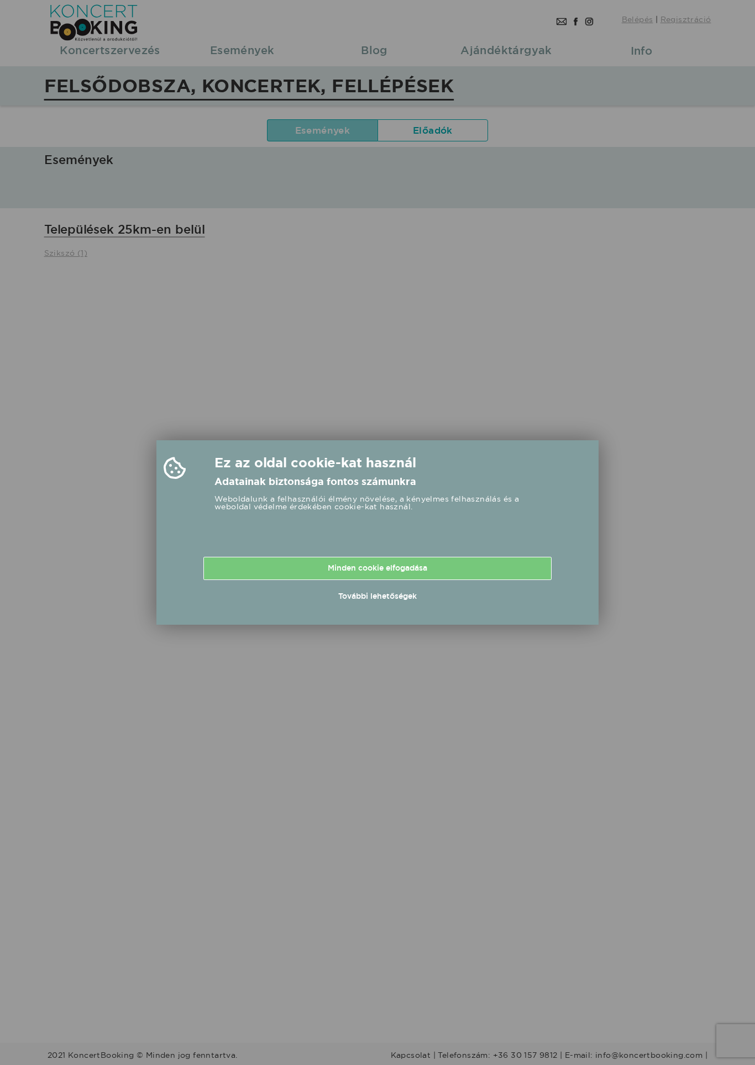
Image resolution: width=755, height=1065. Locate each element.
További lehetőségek (377, 596)
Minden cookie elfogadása (377, 568)
